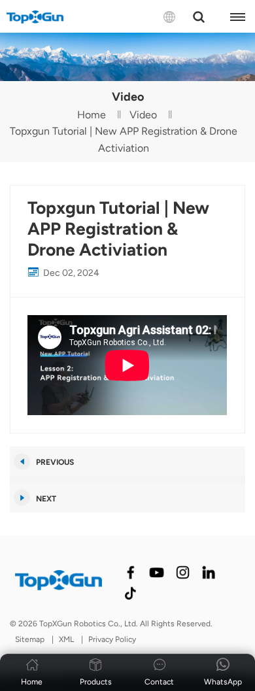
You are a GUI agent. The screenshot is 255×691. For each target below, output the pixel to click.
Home (91, 115)
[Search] (198, 17)
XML (66, 639)
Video (143, 115)
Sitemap (29, 639)
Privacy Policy (112, 639)
